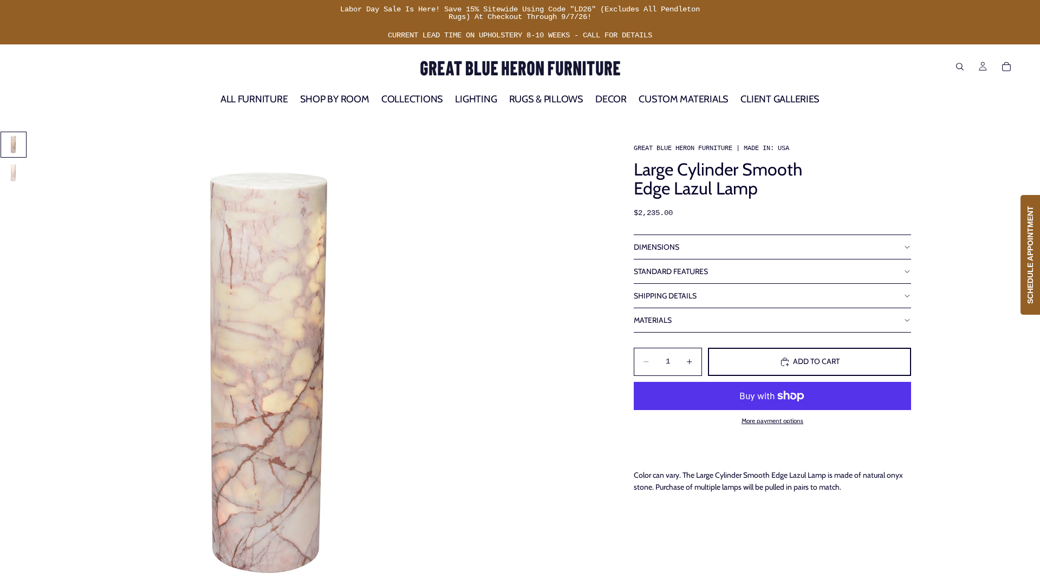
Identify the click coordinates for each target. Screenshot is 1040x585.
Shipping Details (665, 296)
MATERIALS (653, 320)
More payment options (772, 421)
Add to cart (816, 361)
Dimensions (656, 247)
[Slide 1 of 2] (13, 145)
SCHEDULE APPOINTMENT (1030, 255)
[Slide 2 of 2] (13, 173)
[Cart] (1006, 67)
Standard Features (671, 271)
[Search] (960, 67)
